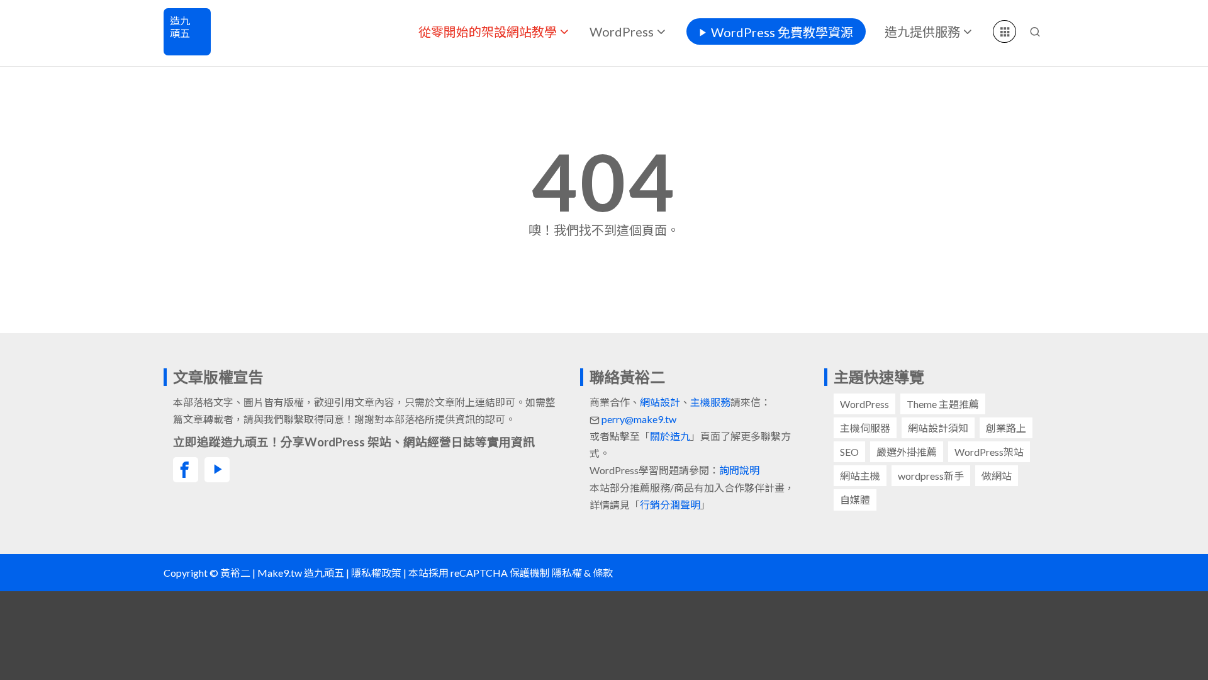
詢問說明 (739, 470)
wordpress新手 (931, 476)
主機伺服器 (865, 428)
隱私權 (567, 573)
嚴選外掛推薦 (906, 452)
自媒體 (855, 500)
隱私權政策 (376, 573)
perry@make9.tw (638, 419)
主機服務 (710, 402)
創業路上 (1006, 428)
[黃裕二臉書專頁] (185, 469)
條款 (603, 573)
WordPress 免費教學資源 (782, 32)
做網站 (997, 476)
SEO (849, 452)
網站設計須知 (938, 428)
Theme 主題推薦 (943, 404)
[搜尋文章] (1035, 31)
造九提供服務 (922, 31)
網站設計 (660, 402)
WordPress (622, 31)
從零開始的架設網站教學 (487, 31)
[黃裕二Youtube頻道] (217, 469)
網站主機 (860, 476)
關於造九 (670, 436)
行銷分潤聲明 (670, 505)
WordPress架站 (989, 452)
